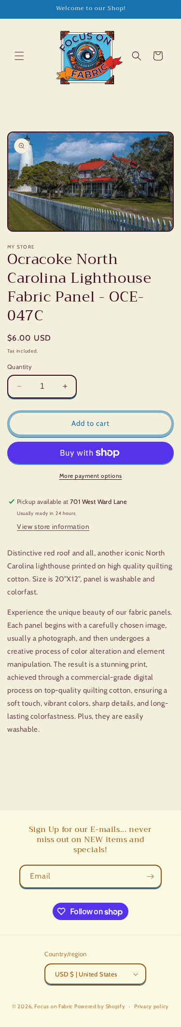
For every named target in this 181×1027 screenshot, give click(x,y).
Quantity (19, 366)
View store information (53, 526)
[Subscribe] (150, 876)
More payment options (90, 475)
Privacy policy (151, 1006)
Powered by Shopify (99, 1006)
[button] (19, 55)
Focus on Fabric (53, 1006)
